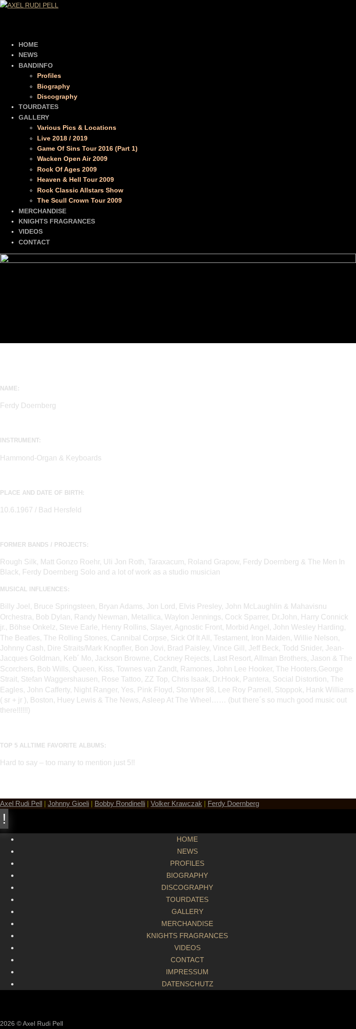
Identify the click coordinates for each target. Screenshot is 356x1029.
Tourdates (187, 899)
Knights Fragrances (187, 936)
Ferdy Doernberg (233, 803)
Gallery (187, 911)
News (187, 851)
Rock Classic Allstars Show (80, 190)
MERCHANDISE (42, 211)
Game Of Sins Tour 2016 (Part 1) (87, 148)
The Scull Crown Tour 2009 (79, 200)
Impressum (187, 972)
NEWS (28, 54)
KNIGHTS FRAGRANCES (57, 221)
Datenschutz (187, 984)
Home (187, 839)
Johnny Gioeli (68, 803)
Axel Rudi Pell (21, 803)
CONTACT (34, 242)
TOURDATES (38, 106)
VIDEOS (31, 231)
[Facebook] (187, 1004)
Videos (187, 948)
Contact (187, 960)
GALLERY (34, 117)
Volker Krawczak (176, 803)
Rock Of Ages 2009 (67, 169)
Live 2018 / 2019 (62, 138)
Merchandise (187, 923)
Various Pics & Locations (76, 127)
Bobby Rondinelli (120, 803)
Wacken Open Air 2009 (72, 158)
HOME (28, 44)
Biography (53, 86)
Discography (57, 96)
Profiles (49, 75)
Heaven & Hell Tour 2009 (75, 179)
